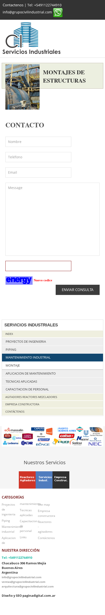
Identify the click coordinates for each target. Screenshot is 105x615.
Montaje (13, 365)
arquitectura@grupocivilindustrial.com (28, 586)
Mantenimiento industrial (28, 357)
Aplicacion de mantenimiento (31, 373)
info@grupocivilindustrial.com (22, 577)
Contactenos (13, 5)
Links (23, 537)
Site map (44, 504)
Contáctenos (14, 411)
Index (9, 334)
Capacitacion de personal (27, 389)
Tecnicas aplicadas (21, 381)
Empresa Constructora (22, 404)
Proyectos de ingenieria (26, 342)
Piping (11, 350)
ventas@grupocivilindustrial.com (23, 582)
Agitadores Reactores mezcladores (31, 397)
